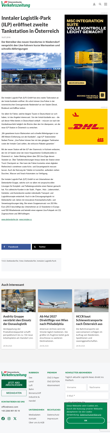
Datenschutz (53, 414)
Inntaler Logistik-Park (46, 261)
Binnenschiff (35, 393)
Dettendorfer (12, 261)
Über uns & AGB (36, 422)
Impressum (52, 418)
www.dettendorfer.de (9, 219)
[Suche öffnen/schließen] (100, 4)
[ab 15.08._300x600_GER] (86, 57)
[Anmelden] (95, 4)
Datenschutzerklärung (90, 414)
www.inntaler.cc (25, 219)
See (30, 377)
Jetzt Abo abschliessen (14, 384)
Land (31, 381)
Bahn (31, 389)
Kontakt (32, 418)
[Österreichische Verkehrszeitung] (15, 4)
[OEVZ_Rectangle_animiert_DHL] (86, 126)
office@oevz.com (9, 406)
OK (85, 420)
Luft (31, 385)
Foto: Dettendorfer (27, 261)
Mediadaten (14, 393)
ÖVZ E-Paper (53, 377)
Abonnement (53, 385)
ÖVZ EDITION (53, 381)
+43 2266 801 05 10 (10, 410)
